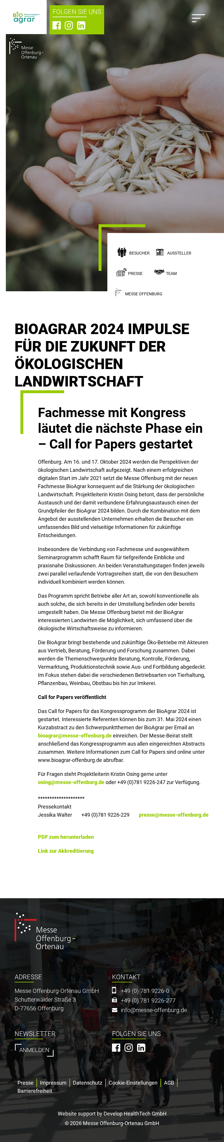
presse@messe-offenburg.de (174, 815)
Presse (135, 273)
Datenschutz (87, 1083)
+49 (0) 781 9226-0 (145, 991)
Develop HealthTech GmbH (135, 1114)
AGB (169, 1083)
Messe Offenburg (143, 294)
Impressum (53, 1083)
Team (171, 273)
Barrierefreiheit (35, 1091)
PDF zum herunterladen (66, 837)
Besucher (139, 253)
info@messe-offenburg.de (154, 1010)
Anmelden (34, 1050)
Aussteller (179, 253)
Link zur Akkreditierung (66, 851)
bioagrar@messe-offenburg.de (75, 735)
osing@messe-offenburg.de (71, 782)
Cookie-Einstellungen (133, 1083)
